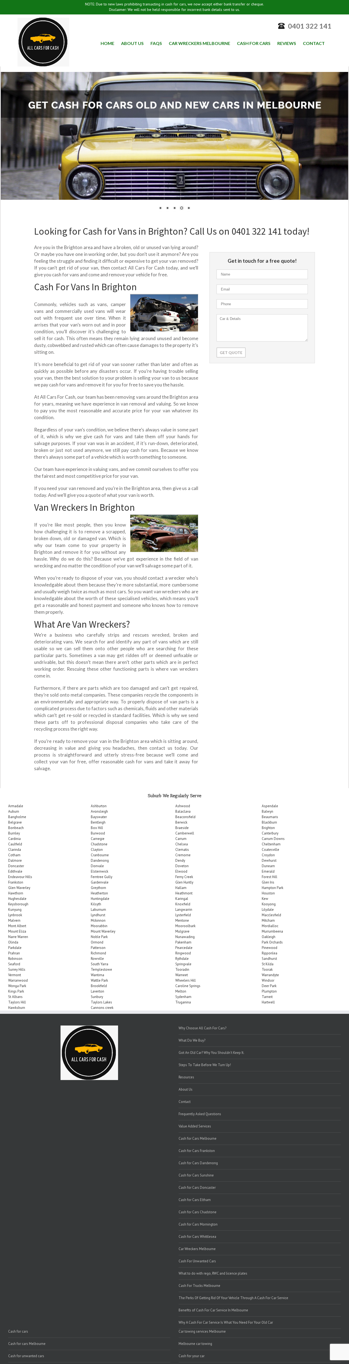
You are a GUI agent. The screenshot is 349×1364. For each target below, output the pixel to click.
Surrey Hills (16, 969)
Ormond (97, 942)
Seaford (14, 964)
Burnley (14, 833)
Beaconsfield (185, 817)
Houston (268, 893)
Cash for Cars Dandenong (198, 1163)
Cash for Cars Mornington (198, 1224)
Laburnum (98, 909)
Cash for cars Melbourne (27, 1343)
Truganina (183, 1002)
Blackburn (269, 822)
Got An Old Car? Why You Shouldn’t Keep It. (211, 1052)
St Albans (15, 996)
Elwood (181, 871)
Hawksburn (16, 1007)
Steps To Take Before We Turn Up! (205, 1065)
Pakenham (183, 942)
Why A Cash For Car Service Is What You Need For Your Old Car (226, 1322)
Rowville (97, 958)
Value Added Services (195, 1126)
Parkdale (15, 947)
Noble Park (99, 936)
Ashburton (99, 806)
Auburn (13, 811)
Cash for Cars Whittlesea (197, 1236)
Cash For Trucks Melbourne (199, 1285)
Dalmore (15, 860)
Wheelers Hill (185, 980)
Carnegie (97, 838)
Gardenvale (100, 882)
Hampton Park (272, 887)
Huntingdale (100, 898)
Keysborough (18, 904)
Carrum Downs (273, 838)
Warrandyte (270, 975)
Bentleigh (98, 822)
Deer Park (269, 986)
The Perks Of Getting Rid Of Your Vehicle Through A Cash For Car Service (233, 1298)
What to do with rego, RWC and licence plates (213, 1273)
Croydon (268, 855)
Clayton (97, 849)
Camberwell (184, 833)
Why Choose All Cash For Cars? (202, 1028)
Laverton (97, 991)
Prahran (14, 953)
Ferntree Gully (101, 877)
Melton (180, 991)
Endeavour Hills (20, 877)
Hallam (180, 887)
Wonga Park (17, 986)
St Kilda (267, 964)
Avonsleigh (99, 811)
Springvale (183, 964)
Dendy (180, 860)
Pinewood (269, 947)
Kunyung (15, 909)
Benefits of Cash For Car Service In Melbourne (213, 1310)
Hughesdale (17, 898)
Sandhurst (269, 958)
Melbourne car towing (195, 1343)
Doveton (182, 866)
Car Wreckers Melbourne (197, 1249)
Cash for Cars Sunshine (196, 1175)
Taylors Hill (17, 1002)
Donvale (97, 866)
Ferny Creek (184, 877)
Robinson (15, 958)
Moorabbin (99, 926)
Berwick (181, 822)
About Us (185, 1089)
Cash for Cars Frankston (197, 1150)
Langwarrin (183, 909)
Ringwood (183, 953)
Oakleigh (268, 936)
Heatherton (99, 893)
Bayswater (99, 817)
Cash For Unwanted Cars (197, 1261)
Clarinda (14, 849)
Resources (186, 1077)
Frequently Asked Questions (200, 1114)
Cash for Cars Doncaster (197, 1187)
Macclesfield (271, 915)
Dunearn (268, 866)
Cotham (14, 855)
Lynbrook (15, 915)
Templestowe (101, 969)
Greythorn (98, 887)
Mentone (182, 920)
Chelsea (181, 844)
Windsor (268, 980)
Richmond (98, 953)
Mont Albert (17, 926)
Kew (265, 898)
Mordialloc (270, 926)
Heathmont (183, 893)
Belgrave (15, 822)
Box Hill (97, 827)
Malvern (14, 920)
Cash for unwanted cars (26, 1356)
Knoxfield (182, 904)
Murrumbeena (272, 931)
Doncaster (16, 866)
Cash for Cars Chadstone (197, 1212)
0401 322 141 (310, 26)
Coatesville (270, 849)
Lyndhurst (98, 915)
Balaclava (183, 811)
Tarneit (267, 996)
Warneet (181, 975)
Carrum (180, 838)
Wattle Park (99, 980)
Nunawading (185, 936)
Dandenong (100, 860)
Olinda (13, 942)
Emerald (268, 871)
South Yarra (99, 964)
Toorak (267, 969)
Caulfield (15, 844)
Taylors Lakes (101, 1002)
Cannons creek (102, 1007)
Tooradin (182, 969)
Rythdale (182, 958)
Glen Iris (268, 882)
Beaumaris (270, 817)
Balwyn (267, 811)
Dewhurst (269, 860)
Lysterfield (183, 915)
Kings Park (16, 991)
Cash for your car (191, 1356)
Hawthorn (15, 893)
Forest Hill (269, 877)
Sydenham (183, 996)
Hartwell (268, 1002)
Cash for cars (18, 1331)
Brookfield (99, 986)
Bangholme (17, 817)
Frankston (15, 882)
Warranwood (18, 980)
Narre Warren (18, 936)
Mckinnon (98, 920)
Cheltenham (271, 844)
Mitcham (268, 920)
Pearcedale (183, 947)
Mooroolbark (185, 926)
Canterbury (270, 833)
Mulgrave (182, 931)
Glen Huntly (184, 882)
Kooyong (269, 904)
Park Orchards (272, 942)
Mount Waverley (103, 931)
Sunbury (97, 996)
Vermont (14, 975)
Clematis (182, 849)
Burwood (98, 833)
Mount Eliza (17, 931)
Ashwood (182, 806)
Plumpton (269, 991)
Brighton (268, 827)
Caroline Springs (187, 986)
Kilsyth (96, 904)
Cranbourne (100, 855)
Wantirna (97, 975)
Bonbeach (16, 827)
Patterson (98, 947)
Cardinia (14, 838)
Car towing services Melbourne (202, 1331)
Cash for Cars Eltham (195, 1199)
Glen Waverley (19, 887)
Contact (185, 1101)
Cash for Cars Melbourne (197, 1138)
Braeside (182, 827)
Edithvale (15, 871)
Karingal (181, 898)
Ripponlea (269, 953)
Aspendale (270, 806)
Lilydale (268, 909)
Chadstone (99, 844)
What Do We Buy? (192, 1040)
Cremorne (183, 855)
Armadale (15, 806)
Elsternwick (99, 871)
